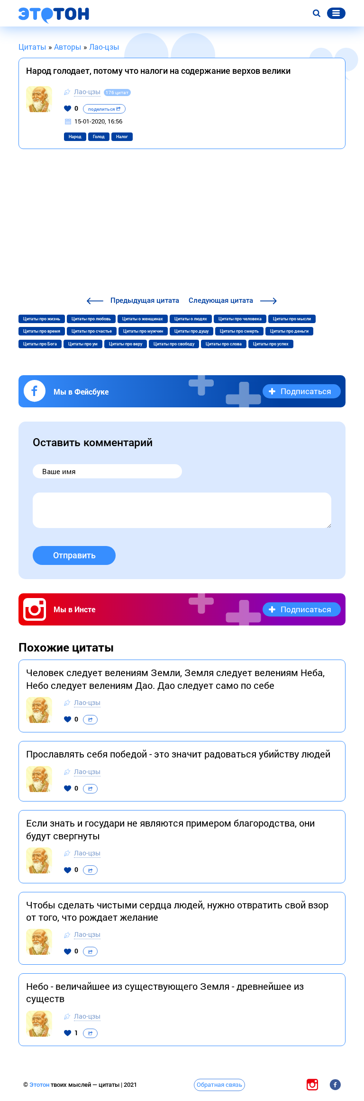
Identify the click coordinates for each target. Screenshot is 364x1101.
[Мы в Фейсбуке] (335, 1084)
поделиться (102, 109)
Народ (75, 136)
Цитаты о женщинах (142, 319)
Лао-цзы (87, 91)
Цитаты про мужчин (143, 331)
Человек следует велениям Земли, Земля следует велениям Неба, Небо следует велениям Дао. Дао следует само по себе (175, 678)
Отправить (74, 555)
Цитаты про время (41, 331)
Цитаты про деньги (289, 331)
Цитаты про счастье (92, 331)
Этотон (40, 1084)
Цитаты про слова (224, 344)
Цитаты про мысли (292, 319)
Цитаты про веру (125, 344)
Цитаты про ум (83, 344)
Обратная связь (219, 1084)
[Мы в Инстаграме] (312, 1084)
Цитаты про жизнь (41, 319)
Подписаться (306, 391)
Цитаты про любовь (91, 319)
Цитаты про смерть (239, 331)
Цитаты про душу (191, 331)
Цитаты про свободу (174, 344)
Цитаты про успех (271, 344)
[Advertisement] (182, 224)
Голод (99, 136)
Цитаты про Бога (40, 344)
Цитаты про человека (240, 319)
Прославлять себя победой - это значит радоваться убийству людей (178, 754)
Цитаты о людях (190, 319)
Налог (122, 136)
